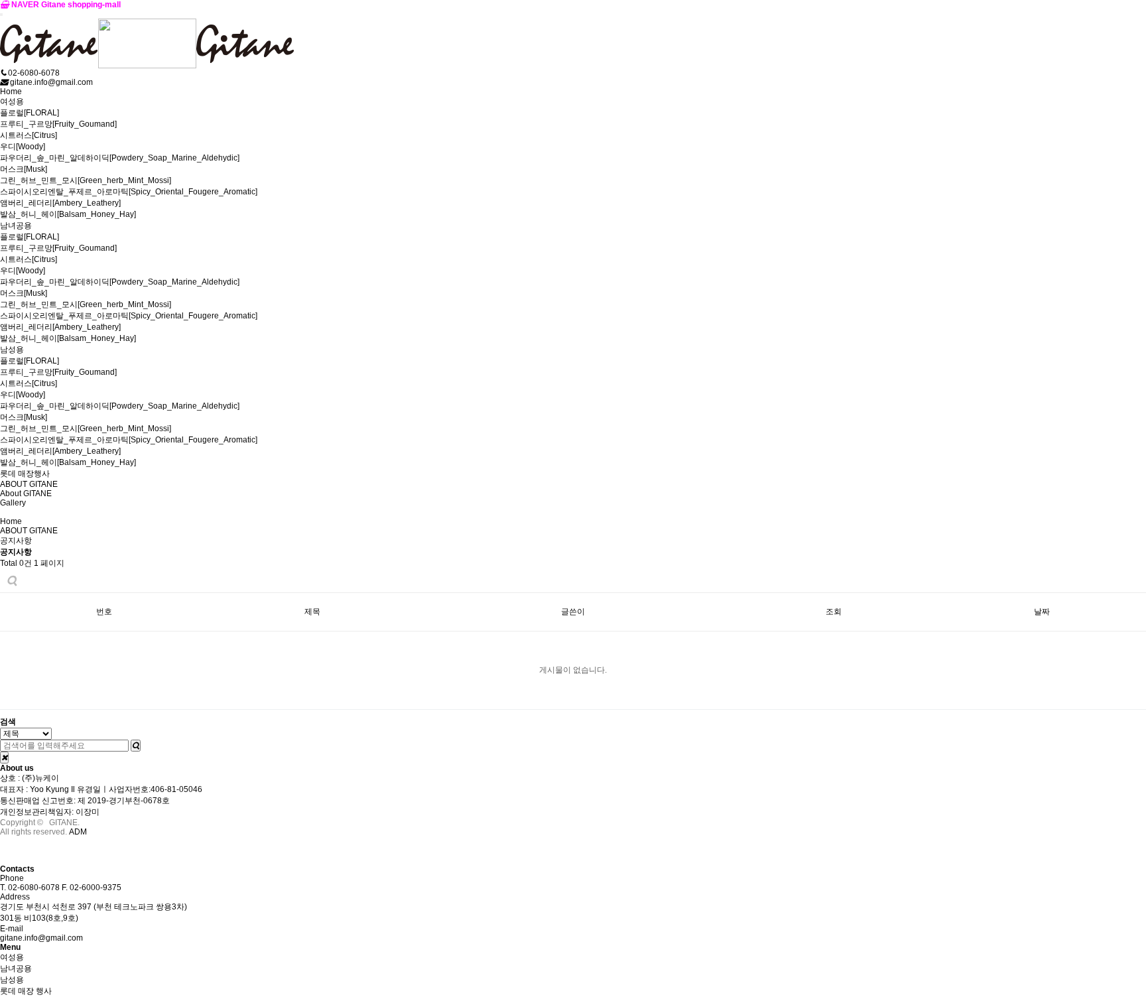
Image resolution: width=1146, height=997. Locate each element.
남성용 (12, 349)
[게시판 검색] (12, 580)
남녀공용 (16, 225)
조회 (834, 611)
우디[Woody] (22, 146)
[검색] (136, 746)
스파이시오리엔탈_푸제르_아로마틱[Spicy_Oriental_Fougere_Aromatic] (128, 191)
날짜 (1042, 611)
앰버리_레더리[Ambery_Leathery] (60, 203)
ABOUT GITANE (29, 484)
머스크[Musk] (23, 169)
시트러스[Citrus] (28, 135)
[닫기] (4, 758)
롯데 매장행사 (25, 473)
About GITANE (26, 493)
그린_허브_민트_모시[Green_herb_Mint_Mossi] (85, 180)
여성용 (12, 101)
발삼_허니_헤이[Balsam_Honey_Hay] (68, 214)
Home (11, 91)
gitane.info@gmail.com (41, 938)
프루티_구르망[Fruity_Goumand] (58, 124)
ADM (78, 831)
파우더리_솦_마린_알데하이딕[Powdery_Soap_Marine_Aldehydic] (119, 158)
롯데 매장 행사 (26, 991)
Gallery (13, 502)
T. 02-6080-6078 (30, 887)
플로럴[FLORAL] (29, 112)
